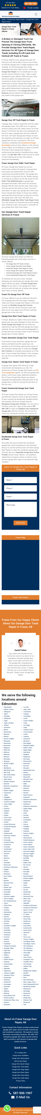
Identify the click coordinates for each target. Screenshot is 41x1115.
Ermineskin (7, 890)
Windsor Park (27, 1000)
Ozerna (25, 824)
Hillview (6, 955)
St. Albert (26, 914)
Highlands (7, 953)
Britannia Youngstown (11, 786)
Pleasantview (27, 838)
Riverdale (26, 869)
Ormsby (25, 815)
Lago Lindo (27, 709)
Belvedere (7, 759)
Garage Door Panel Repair (20, 1075)
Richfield (26, 858)
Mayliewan (26, 757)
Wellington (26, 975)
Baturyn (6, 736)
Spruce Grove (27, 912)
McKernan (26, 764)
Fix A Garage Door (20, 1053)
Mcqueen (26, 768)
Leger (25, 727)
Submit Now (20, 523)
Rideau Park (27, 863)
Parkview (26, 831)
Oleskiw (25, 811)
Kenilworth (7, 982)
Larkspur (26, 714)
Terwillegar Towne (29, 944)
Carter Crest (8, 818)
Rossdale (26, 872)
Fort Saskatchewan (10, 901)
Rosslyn (25, 874)
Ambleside (7, 718)
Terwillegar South (29, 942)
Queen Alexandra (28, 847)
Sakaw (25, 883)
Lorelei (25, 734)
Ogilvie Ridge (27, 809)
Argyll (5, 721)
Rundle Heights (28, 878)
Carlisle (6, 813)
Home (4, 19)
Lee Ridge (26, 725)
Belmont (6, 757)
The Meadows (28, 948)
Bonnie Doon (8, 777)
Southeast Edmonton (30, 905)
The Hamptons (28, 946)
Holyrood (6, 962)
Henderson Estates (10, 946)
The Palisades (28, 951)
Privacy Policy (20, 1081)
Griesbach (7, 935)
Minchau (26, 788)
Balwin (6, 730)
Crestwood (7, 845)
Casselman (7, 820)
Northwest (26, 804)
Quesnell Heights (29, 851)
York (24, 1005)
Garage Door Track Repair (20, 1067)
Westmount (27, 989)
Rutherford (26, 881)
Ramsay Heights (28, 854)
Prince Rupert (27, 845)
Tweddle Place (28, 962)
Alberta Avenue (9, 709)
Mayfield (26, 755)
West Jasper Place (29, 982)
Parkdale (26, 829)
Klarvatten (7, 1005)
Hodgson (7, 957)
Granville (6, 928)
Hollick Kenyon (8, 960)
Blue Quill (7, 773)
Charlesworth (8, 833)
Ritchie (25, 867)
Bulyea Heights (9, 791)
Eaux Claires (8, 876)
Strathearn (26, 923)
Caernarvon (7, 793)
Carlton (6, 815)
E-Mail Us (23, 1097)
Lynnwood (26, 739)
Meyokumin (27, 775)
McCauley (26, 759)
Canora (6, 806)
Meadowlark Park (29, 770)
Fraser (6, 903)
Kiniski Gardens (9, 998)
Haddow (6, 939)
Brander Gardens (9, 782)
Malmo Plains (27, 748)
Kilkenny (6, 991)
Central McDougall (10, 827)
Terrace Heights (28, 939)
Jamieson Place (9, 975)
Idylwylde (7, 969)
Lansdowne (27, 712)
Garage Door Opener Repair (20, 1064)
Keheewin (7, 980)
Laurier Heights (28, 721)
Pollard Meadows (29, 840)
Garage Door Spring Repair (20, 1058)
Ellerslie (6, 881)
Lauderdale (27, 716)
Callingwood (8, 800)
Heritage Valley (9, 948)
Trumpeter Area (28, 960)
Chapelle (6, 831)
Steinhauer (26, 917)
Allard (5, 714)
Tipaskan (26, 955)
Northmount (27, 802)
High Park (7, 951)
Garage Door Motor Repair (20, 1072)
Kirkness (6, 1002)
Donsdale (7, 863)
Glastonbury (8, 912)
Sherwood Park (28, 896)
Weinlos (25, 973)
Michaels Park (28, 779)
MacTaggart (27, 743)
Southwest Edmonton (30, 908)
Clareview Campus (10, 836)
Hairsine (6, 942)
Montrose (26, 791)
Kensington (7, 984)
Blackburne (7, 768)
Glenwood (7, 919)
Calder (6, 795)
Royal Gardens (28, 876)
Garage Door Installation (20, 1056)
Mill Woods (27, 782)
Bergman (7, 761)
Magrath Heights (28, 745)
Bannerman (7, 732)
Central (6, 822)
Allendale (7, 716)
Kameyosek (7, 978)
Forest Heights (8, 899)
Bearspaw (7, 741)
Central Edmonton (9, 824)
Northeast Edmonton (30, 800)
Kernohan (7, 987)
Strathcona (26, 921)
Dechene (6, 854)
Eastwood (7, 874)
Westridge (26, 991)
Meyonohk (26, 777)
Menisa (25, 773)
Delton (6, 856)
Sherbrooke (27, 892)
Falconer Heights (9, 896)
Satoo (25, 885)
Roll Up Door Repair (20, 1061)
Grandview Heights (10, 926)
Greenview (7, 932)
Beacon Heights (9, 739)
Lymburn (26, 736)
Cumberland (8, 849)
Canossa (6, 809)
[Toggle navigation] (36, 14)
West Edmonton (28, 980)
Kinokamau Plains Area (11, 1000)
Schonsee (26, 887)
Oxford (25, 822)
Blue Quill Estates (9, 775)
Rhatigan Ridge (28, 856)
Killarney (6, 993)
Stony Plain (27, 919)
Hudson (6, 966)
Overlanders (27, 820)
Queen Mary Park (29, 849)
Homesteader (8, 964)
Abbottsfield (8, 707)
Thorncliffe (26, 953)
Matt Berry (26, 752)
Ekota (5, 878)
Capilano (6, 811)
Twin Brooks (27, 964)
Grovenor (7, 937)
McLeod (26, 766)
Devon (6, 860)
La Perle (26, 707)
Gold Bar (6, 921)
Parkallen (26, 827)
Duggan (6, 869)
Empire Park (8, 887)
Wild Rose (26, 996)
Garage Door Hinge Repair (20, 1070)
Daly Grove (7, 851)
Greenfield (7, 930)
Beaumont (7, 745)
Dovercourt (7, 865)
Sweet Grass (27, 930)
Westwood (26, 993)
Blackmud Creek (9, 770)
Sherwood (26, 894)
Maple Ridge (27, 750)
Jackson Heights (9, 973)
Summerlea (27, 926)
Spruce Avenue (28, 910)
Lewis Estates (28, 732)
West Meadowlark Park (30, 984)
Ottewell (26, 818)
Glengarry (7, 914)
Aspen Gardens (9, 723)
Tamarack (26, 932)
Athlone (6, 725)
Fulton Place (8, 905)
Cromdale (7, 847)
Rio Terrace (27, 865)
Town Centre (27, 957)
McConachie (27, 761)
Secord (25, 890)
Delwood (6, 858)
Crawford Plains (9, 842)
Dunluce (6, 872)
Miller (25, 784)
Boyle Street (8, 779)
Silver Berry (27, 901)
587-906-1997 (31, 3)
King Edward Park (9, 996)
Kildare (6, 989)
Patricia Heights (28, 833)
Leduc (25, 723)
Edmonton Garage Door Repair (27, 1110)
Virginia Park (27, 966)
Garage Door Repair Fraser (15, 19)
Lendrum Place (28, 730)
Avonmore (7, 727)
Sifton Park (26, 899)
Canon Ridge (8, 804)
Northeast (26, 797)
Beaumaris (7, 743)
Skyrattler (26, 903)
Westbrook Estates (29, 987)
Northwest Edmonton (30, 806)
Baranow (6, 734)
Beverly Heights (9, 764)
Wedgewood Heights (30, 971)
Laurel (25, 718)
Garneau (6, 910)
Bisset (6, 766)
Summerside (27, 928)
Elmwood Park (8, 883)
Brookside (7, 788)
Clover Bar (7, 838)
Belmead (6, 755)
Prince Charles (28, 842)
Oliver (25, 813)
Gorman (6, 923)
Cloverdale (7, 840)
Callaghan (7, 797)
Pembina (26, 836)
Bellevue (6, 752)
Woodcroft (26, 1002)
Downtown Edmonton (11, 867)
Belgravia (7, 748)
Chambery (7, 829)
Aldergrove (7, 712)
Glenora (6, 917)
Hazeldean (7, 944)
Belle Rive (7, 750)
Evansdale (7, 892)
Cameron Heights (9, 802)
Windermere (27, 998)
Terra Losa (26, 937)
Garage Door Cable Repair (20, 1078)
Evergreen (7, 894)
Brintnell (6, 784)
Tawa (25, 935)
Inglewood (7, 971)
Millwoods (26, 786)
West (25, 978)
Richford (26, 860)
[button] (14, 643)
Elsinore (6, 885)
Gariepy (6, 908)
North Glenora (27, 795)
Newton (25, 793)
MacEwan (26, 741)
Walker (25, 969)
